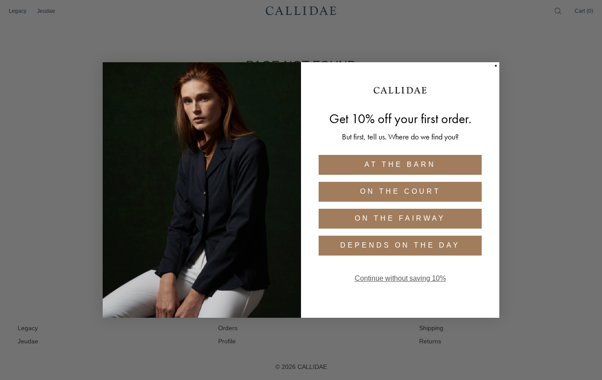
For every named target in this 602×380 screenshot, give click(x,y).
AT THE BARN (400, 164)
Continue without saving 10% (400, 278)
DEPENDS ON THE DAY (400, 245)
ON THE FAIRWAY (400, 218)
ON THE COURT (400, 191)
